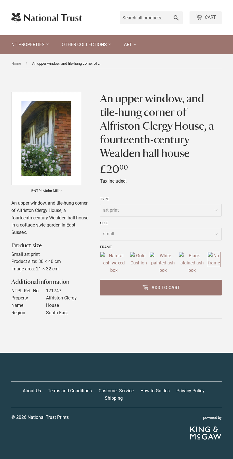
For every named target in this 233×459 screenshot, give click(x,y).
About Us (32, 390)
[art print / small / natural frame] (114, 263)
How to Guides (155, 390)
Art (128, 44)
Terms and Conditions (70, 390)
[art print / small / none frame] (214, 263)
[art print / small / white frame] (162, 263)
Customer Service (116, 390)
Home (16, 63)
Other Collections (85, 44)
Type (104, 199)
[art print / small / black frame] (192, 263)
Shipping (114, 398)
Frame (106, 247)
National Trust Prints (48, 417)
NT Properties (28, 44)
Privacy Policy (190, 390)
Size (104, 223)
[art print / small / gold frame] (138, 263)
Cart (210, 17)
